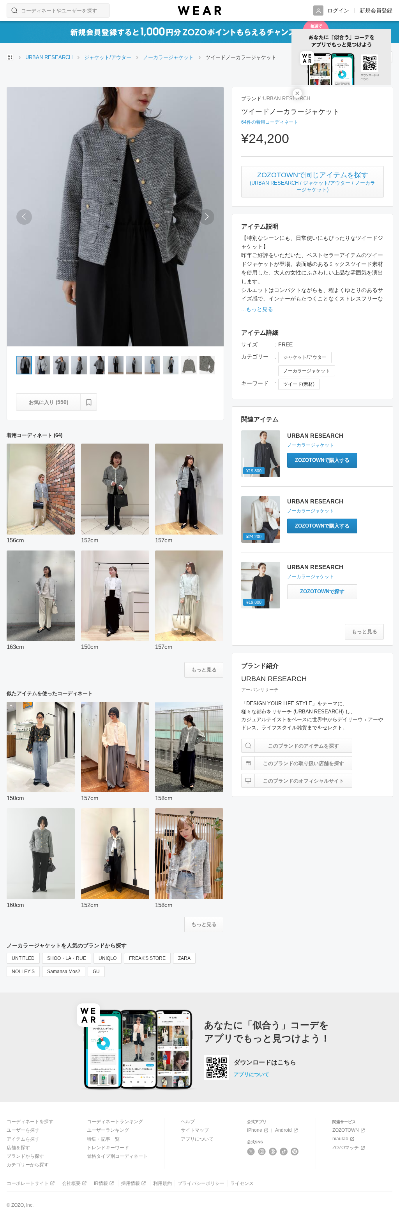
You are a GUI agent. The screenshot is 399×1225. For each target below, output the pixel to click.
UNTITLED (23, 958)
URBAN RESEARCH (286, 98)
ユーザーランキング (108, 1130)
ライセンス (242, 1183)
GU (96, 971)
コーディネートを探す (30, 1121)
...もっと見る (257, 309)
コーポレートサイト (28, 1183)
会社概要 (71, 1183)
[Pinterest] (295, 1151)
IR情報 (101, 1183)
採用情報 (130, 1183)
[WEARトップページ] (10, 57)
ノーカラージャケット (306, 371)
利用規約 (162, 1183)
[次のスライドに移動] (206, 217)
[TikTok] (284, 1151)
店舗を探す (18, 1147)
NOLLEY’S (23, 971)
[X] (251, 1151)
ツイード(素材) (298, 384)
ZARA (184, 958)
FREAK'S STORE (147, 958)
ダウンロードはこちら (265, 1062)
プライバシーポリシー (201, 1183)
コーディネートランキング (115, 1121)
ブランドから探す (25, 1156)
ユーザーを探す (23, 1130)
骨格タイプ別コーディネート (117, 1156)
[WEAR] (199, 11)
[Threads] (273, 1151)
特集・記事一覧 (103, 1139)
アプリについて (251, 1074)
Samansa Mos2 (63, 971)
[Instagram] (262, 1151)
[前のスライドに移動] (24, 217)
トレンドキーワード (108, 1147)
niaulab (340, 1138)
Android (283, 1130)
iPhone (254, 1130)
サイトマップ (195, 1130)
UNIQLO (108, 958)
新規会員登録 (376, 10)
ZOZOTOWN (345, 1130)
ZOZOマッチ (345, 1147)
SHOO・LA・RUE (66, 958)
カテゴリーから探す (28, 1164)
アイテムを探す (23, 1139)
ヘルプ (188, 1121)
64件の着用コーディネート (269, 122)
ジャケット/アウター (305, 357)
